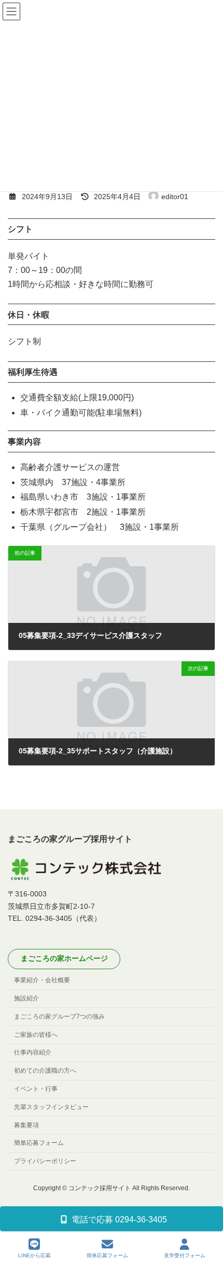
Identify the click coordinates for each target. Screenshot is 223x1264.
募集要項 (26, 1124)
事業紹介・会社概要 (42, 980)
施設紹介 (26, 998)
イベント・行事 (36, 1088)
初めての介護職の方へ (45, 1070)
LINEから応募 (34, 1255)
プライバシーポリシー (45, 1161)
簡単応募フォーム (39, 1142)
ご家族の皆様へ (36, 1034)
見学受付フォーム (184, 1255)
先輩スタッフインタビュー (51, 1107)
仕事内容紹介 (32, 1052)
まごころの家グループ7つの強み (59, 1016)
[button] (64, 959)
